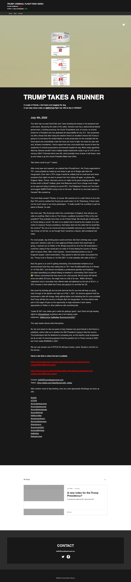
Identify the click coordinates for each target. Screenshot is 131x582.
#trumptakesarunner (39, 404)
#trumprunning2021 (67, 317)
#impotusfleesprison (39, 421)
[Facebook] (68, 557)
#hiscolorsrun (36, 424)
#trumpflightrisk (37, 412)
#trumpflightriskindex (39, 409)
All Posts (27, 479)
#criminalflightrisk (37, 430)
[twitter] (123, 24)
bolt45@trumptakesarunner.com (50, 380)
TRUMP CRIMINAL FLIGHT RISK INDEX (25, 4)
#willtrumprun (45, 317)
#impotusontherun (38, 418)
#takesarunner (36, 436)
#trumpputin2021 (37, 427)
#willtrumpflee (36, 415)
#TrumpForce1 (44, 314)
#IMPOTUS (50, 108)
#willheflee (55, 317)
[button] (105, 480)
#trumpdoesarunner (38, 407)
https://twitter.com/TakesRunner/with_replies (54, 383)
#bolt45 (34, 398)
